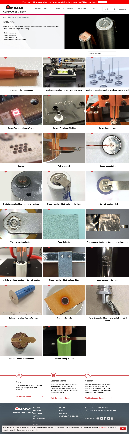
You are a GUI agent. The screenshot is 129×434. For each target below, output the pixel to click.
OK (123, 429)
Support (36, 416)
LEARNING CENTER (82, 9)
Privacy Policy (102, 428)
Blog (61, 410)
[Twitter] (108, 418)
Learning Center (39, 419)
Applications (37, 413)
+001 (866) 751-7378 (108, 410)
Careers (62, 408)
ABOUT (93, 9)
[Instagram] (112, 418)
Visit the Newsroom (23, 397)
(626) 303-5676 (103, 408)
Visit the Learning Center (60, 398)
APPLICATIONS (59, 9)
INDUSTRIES (47, 9)
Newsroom (63, 413)
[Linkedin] (101, 418)
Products (36, 408)
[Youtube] (98, 418)
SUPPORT (70, 9)
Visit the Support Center (94, 398)
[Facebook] (105, 418)
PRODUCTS (37, 9)
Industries (37, 410)
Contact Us (102, 2)
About (35, 421)
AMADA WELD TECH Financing (69, 416)
